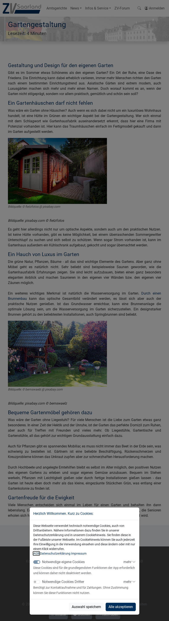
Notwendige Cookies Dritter (63, 582)
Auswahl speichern (86, 607)
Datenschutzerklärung (55, 553)
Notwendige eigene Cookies (63, 562)
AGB (36, 553)
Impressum (78, 553)
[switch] (36, 582)
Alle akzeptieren (120, 607)
